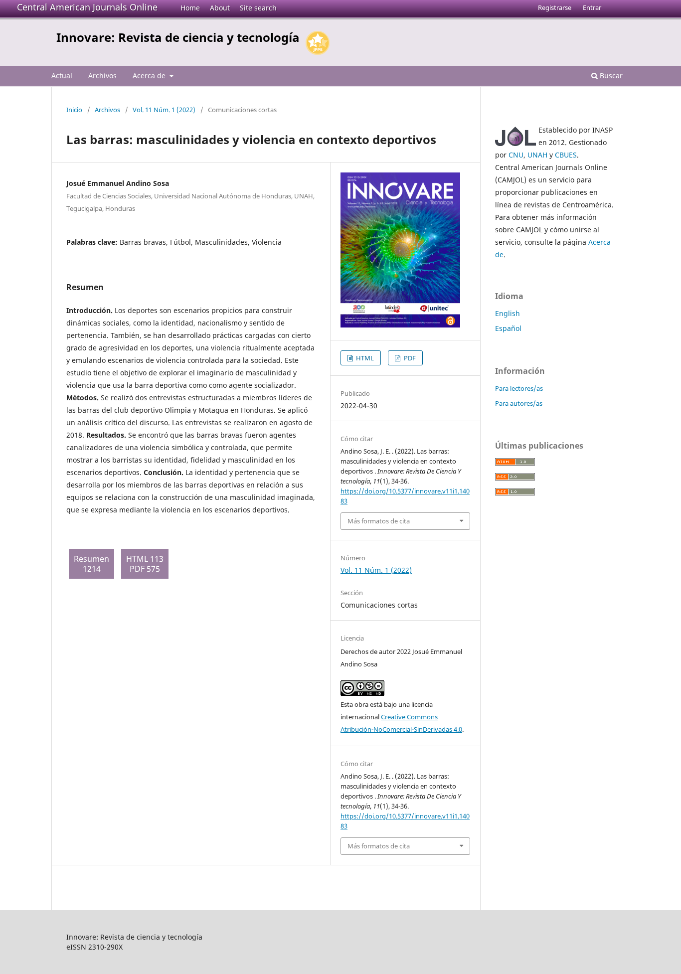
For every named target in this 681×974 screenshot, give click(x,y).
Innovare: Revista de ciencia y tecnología (178, 37)
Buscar (610, 75)
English (507, 313)
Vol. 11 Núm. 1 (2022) (164, 109)
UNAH (537, 155)
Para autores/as (518, 403)
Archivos (102, 75)
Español (508, 328)
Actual (61, 75)
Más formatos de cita (378, 520)
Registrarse (554, 7)
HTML (364, 357)
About (220, 7)
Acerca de (150, 75)
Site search (258, 7)
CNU (516, 155)
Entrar (592, 7)
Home (190, 7)
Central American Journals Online (87, 7)
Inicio (74, 109)
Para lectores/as (519, 388)
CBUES (566, 155)
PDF (409, 357)
